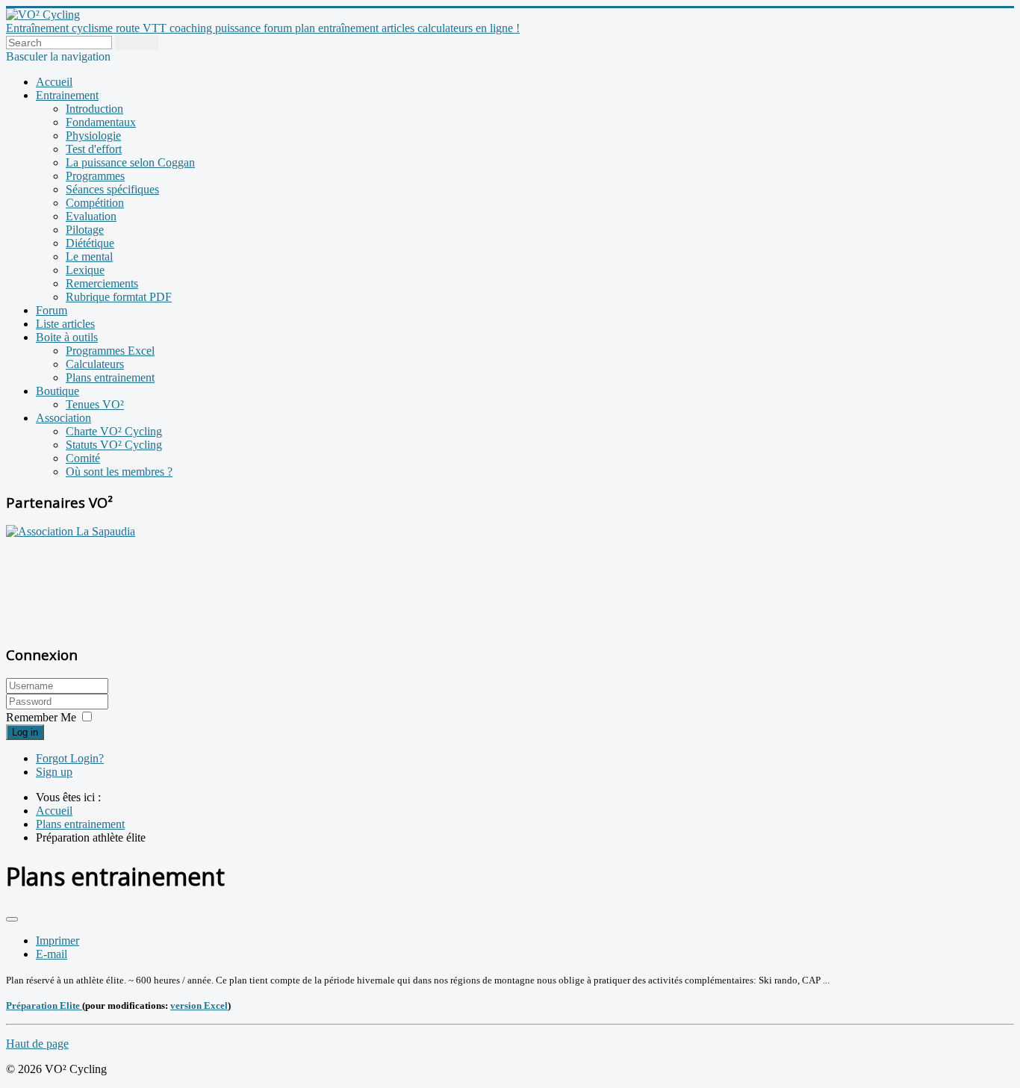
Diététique (90, 243)
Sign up (54, 771)
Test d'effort (94, 149)
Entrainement (67, 95)
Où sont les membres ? (119, 471)
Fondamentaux (101, 122)
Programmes (95, 176)
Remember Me (41, 717)
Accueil (54, 81)
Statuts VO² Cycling (114, 444)
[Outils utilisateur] (12, 919)
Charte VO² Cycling (114, 431)
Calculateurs (95, 364)
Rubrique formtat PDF (119, 296)
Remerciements (102, 283)
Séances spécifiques (112, 189)
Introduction (94, 108)
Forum (51, 310)
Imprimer (57, 940)
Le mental (89, 256)
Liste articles (65, 323)
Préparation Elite (44, 1005)
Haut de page (37, 1043)
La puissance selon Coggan (130, 162)
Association (63, 417)
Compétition (95, 202)
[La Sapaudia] (70, 531)
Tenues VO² (95, 404)
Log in (25, 732)
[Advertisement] (99, 583)
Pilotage (85, 229)
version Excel (199, 1005)
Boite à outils (67, 337)
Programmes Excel (110, 350)
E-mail (51, 954)
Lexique (85, 270)
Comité (83, 458)
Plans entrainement (110, 377)
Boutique (57, 391)
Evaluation (91, 216)
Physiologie (93, 135)
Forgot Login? (70, 758)
